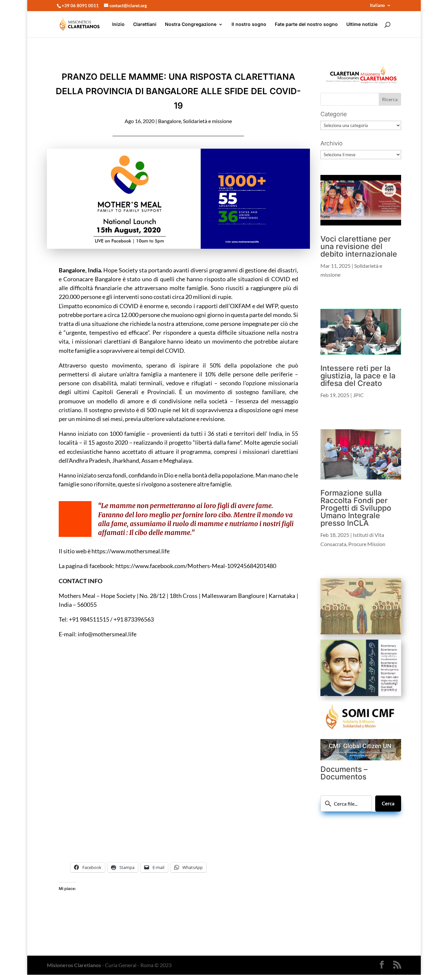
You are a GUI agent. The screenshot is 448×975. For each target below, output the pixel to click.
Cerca (388, 803)
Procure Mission (366, 544)
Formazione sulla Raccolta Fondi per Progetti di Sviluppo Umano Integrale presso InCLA (355, 508)
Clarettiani (144, 24)
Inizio (118, 24)
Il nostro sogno (249, 24)
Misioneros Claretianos (74, 965)
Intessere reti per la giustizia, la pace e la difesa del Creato (358, 376)
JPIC (358, 395)
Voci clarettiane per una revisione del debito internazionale (358, 246)
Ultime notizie (361, 24)
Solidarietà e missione (207, 121)
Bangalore (169, 121)
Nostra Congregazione (190, 24)
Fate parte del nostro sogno (306, 24)
